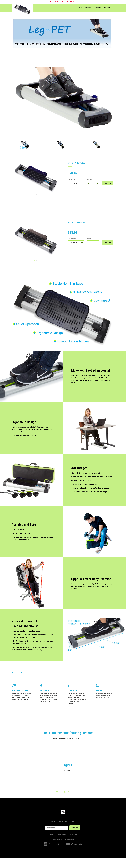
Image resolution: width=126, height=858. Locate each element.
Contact (107, 8)
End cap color (72, 179)
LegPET (62, 839)
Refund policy (73, 834)
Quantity (89, 179)
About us (98, 8)
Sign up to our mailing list (63, 821)
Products (88, 8)
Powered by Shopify (69, 839)
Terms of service (61, 834)
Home (80, 8)
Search (51, 834)
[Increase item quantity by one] (97, 183)
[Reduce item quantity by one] (89, 183)
